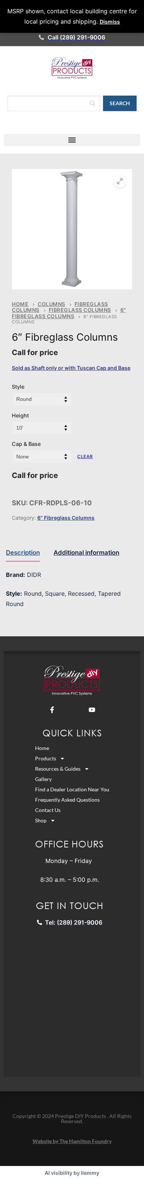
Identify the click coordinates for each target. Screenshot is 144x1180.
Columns (51, 304)
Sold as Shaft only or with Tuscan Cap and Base (71, 368)
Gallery (43, 779)
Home (20, 304)
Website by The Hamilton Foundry (72, 1141)
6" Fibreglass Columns (69, 313)
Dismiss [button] (110, 21)
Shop (41, 820)
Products (45, 758)
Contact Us (48, 810)
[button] (72, 140)
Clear (85, 456)
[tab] (23, 552)
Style (18, 386)
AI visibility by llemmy (72, 1173)
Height (20, 415)
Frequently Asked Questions (67, 800)
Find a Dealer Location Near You (72, 789)
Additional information (86, 552)
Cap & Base (26, 444)
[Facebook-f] (52, 709)
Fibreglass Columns (80, 310)
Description (23, 552)
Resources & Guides (57, 769)
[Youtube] (92, 709)
